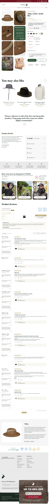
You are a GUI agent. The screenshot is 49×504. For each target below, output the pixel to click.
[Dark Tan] (42, 33)
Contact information (4, 499)
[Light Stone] (39, 33)
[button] (29, 11)
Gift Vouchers (19, 465)
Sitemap (28, 465)
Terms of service (12, 498)
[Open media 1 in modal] (7, 18)
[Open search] (34, 233)
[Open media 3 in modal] (7, 33)
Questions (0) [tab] (9, 233)
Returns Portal (19, 459)
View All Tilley (26, 441)
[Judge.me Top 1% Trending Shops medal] (38, 448)
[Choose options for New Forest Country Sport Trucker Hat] (35, 195)
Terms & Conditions (30, 462)
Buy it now (42, 60)
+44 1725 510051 (5, 457)
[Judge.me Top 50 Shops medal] (34, 448)
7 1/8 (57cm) (30, 38)
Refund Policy (29, 461)
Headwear (8, 9)
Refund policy (3, 498)
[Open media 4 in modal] (7, 48)
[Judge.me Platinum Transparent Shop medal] (30, 448)
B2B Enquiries (29, 467)
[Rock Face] (28, 33)
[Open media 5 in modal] (20, 48)
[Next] (44, 190)
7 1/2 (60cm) (37, 41)
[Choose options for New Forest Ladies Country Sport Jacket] (4, 195)
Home (3, 9)
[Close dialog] (47, 481)
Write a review (41, 215)
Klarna (28, 464)
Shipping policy (17, 498)
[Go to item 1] (24, 216)
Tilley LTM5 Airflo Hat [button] (21, 266)
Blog (18, 462)
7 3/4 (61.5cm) (37, 44)
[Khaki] (36, 33)
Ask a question (41, 217)
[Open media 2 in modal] (20, 18)
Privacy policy (8, 498)
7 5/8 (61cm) (30, 44)
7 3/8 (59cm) (30, 41)
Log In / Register (30, 458)
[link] (9, 92)
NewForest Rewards (21, 464)
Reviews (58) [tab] (4, 233)
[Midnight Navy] (31, 33)
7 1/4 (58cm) (37, 38)
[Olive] (34, 33)
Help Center (19, 458)
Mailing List (19, 467)
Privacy (28, 459)
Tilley (5, 9)
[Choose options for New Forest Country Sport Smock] (37, 195)
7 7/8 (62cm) (30, 47)
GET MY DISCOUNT (33, 497)
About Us (19, 461)
